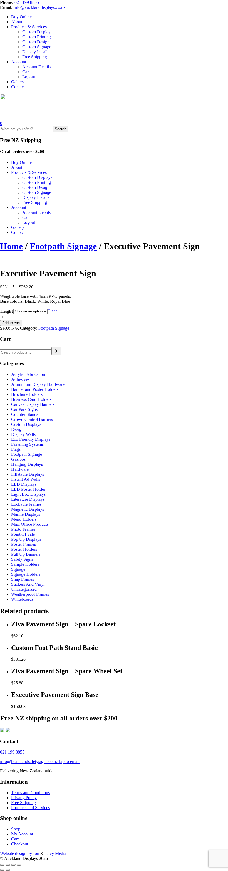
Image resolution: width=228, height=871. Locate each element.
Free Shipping (34, 56)
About (16, 21)
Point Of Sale (23, 534)
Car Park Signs (24, 409)
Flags (16, 449)
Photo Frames (23, 529)
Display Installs (35, 51)
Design (17, 429)
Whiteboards (22, 599)
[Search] (56, 351)
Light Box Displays (28, 494)
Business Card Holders (31, 399)
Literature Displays (27, 499)
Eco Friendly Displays (30, 439)
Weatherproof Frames (30, 594)
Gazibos (18, 459)
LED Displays (23, 484)
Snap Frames (22, 579)
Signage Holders (25, 574)
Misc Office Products (29, 524)
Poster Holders (24, 549)
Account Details (36, 66)
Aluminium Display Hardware (38, 384)
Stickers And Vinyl (27, 584)
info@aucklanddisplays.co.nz (39, 7)
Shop (15, 829)
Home (11, 246)
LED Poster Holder (28, 489)
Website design (13, 853)
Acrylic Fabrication (28, 374)
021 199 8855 (26, 2)
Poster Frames (23, 544)
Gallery (17, 81)
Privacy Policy (24, 797)
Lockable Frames (26, 504)
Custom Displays (37, 31)
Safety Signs (22, 559)
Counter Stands (24, 414)
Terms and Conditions (30, 792)
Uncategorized (24, 589)
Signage (18, 569)
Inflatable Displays (27, 474)
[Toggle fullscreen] (8, 865)
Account (18, 61)
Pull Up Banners (25, 554)
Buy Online (21, 16)
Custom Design (35, 41)
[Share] (13, 865)
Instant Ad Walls (25, 479)
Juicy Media (55, 853)
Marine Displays (25, 514)
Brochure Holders (27, 394)
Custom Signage (36, 46)
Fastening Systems (27, 444)
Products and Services (30, 807)
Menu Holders (23, 519)
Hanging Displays (27, 464)
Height (6, 311)
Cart (26, 71)
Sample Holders (25, 564)
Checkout (19, 844)
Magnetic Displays (27, 509)
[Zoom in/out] (2, 865)
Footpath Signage (63, 246)
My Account (22, 834)
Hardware (20, 469)
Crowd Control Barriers (32, 419)
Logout (28, 76)
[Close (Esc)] (19, 865)
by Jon (33, 853)
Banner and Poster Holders (34, 389)
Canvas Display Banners (32, 404)
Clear (52, 311)
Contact (18, 86)
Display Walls (23, 434)
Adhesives (20, 379)
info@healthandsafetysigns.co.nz (29, 761)
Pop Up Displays (26, 539)
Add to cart (11, 323)
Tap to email (69, 761)
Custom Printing (36, 36)
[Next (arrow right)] (8, 870)
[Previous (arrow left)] (2, 870)
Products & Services (29, 26)
